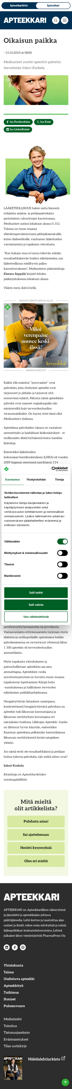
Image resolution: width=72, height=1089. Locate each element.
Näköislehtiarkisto (44, 1059)
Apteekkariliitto (19, 5)
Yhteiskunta (13, 965)
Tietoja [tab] (59, 479)
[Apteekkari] (25, 20)
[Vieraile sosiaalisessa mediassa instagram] (23, 947)
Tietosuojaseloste (17, 1033)
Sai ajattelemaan (36, 837)
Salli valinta (36, 604)
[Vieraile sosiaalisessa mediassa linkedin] (7, 947)
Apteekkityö (13, 986)
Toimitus (10, 1026)
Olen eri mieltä (36, 863)
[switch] (62, 553)
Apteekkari (53, 5)
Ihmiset (10, 999)
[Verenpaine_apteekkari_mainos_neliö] (36, 335)
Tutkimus (11, 993)
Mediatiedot (13, 1019)
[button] (55, 20)
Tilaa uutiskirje (15, 1046)
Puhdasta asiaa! (35, 823)
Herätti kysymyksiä (36, 850)
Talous (9, 972)
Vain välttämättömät (36, 616)
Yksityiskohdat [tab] (36, 479)
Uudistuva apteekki (19, 979)
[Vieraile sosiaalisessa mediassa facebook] (15, 947)
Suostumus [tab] (12, 479)
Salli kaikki (36, 592)
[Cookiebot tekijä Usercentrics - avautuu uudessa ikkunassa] (52, 469)
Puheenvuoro (14, 1006)
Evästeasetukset (16, 1039)
